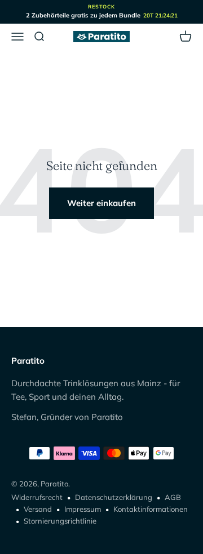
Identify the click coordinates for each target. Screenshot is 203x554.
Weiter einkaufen (101, 203)
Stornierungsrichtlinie (60, 520)
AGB (173, 497)
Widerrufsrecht (37, 497)
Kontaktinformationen (150, 508)
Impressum (82, 508)
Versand (38, 508)
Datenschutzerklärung (113, 497)
